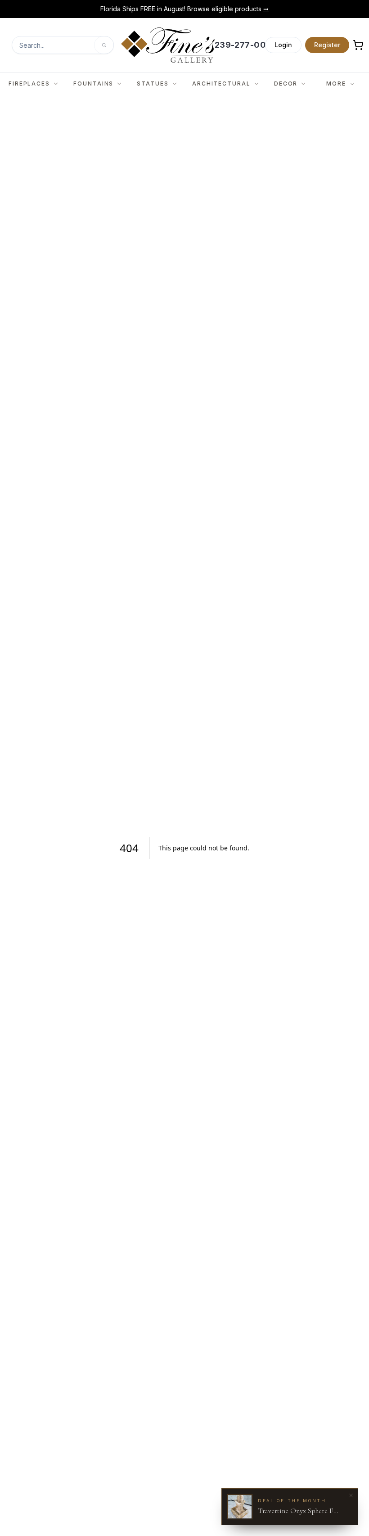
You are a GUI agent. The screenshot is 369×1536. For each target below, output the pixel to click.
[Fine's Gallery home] (167, 45)
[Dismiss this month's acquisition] (351, 1495)
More (336, 83)
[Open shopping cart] (358, 45)
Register (327, 45)
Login (283, 45)
